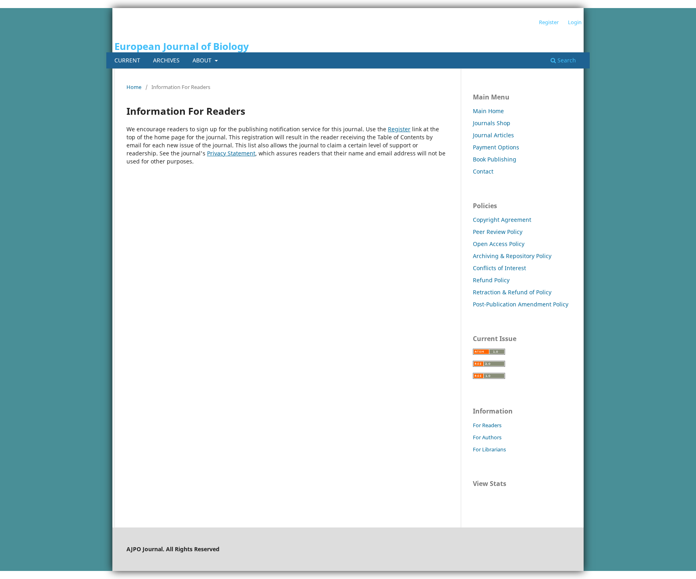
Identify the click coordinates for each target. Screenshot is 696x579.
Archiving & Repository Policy (512, 256)
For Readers (487, 425)
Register (549, 22)
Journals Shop (491, 123)
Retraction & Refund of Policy (512, 292)
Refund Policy (491, 280)
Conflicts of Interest (499, 268)
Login (575, 22)
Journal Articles (493, 135)
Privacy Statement (231, 153)
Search (566, 60)
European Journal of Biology (181, 46)
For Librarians (489, 449)
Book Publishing (494, 159)
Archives (166, 60)
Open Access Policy (498, 244)
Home (133, 87)
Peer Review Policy (497, 232)
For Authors (487, 437)
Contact (483, 171)
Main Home (488, 111)
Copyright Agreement (502, 219)
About (203, 60)
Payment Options (496, 147)
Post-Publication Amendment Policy (520, 304)
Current (127, 60)
